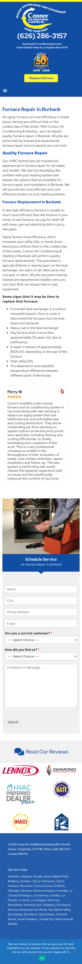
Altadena (26, 876)
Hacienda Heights (44, 890)
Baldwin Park (60, 876)
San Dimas (40, 909)
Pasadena (49, 905)
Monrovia (53, 900)
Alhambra (14, 876)
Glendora (26, 890)
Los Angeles (38, 900)
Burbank (25, 881)
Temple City (46, 919)
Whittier (13, 924)
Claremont (25, 886)
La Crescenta (39, 895)
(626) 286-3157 (42, 35)
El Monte (59, 886)
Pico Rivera (63, 905)
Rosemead (26, 909)
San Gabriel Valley (59, 909)
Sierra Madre (47, 914)
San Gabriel (15, 914)
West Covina (62, 919)
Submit (13, 722)
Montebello (15, 905)
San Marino (31, 914)
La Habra (54, 895)
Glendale (13, 890)
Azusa (47, 876)
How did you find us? (22, 650)
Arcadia (38, 876)
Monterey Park (32, 905)
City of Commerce (43, 881)
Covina (38, 886)
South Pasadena (28, 919)
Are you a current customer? (28, 633)
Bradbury (13, 881)
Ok (42, 958)
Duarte (48, 886)
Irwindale (62, 890)
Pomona (13, 909)
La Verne (24, 900)
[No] (75, 951)
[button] (5, 90)
